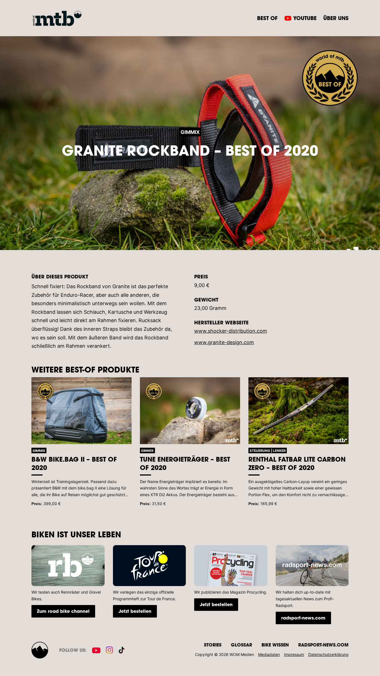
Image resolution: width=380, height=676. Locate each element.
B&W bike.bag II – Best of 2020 (74, 463)
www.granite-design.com (224, 342)
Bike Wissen (275, 645)
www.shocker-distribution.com (230, 331)
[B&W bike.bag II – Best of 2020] (81, 410)
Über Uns (336, 17)
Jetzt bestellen (135, 611)
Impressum (294, 654)
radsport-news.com (303, 618)
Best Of (267, 17)
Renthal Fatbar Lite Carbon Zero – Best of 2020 (297, 463)
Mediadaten (269, 654)
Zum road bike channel (63, 611)
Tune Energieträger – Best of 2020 (185, 463)
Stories (212, 645)
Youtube (305, 17)
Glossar (241, 645)
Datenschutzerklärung (328, 654)
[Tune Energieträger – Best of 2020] (190, 410)
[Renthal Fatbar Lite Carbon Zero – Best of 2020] (298, 410)
